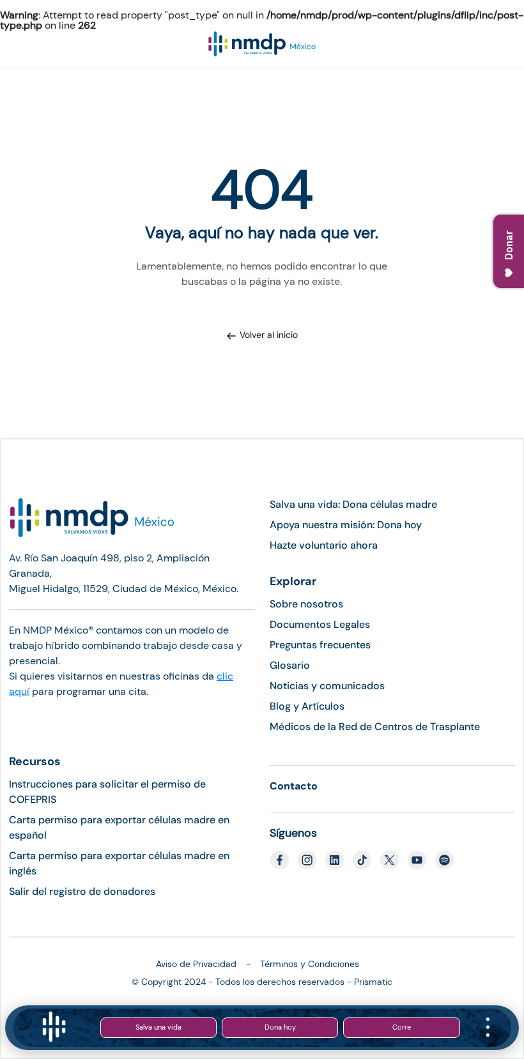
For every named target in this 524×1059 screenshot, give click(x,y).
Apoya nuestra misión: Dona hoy (346, 524)
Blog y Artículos (307, 706)
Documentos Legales (320, 624)
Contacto (294, 786)
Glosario (290, 665)
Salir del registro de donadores (82, 891)
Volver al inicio (269, 334)
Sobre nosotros (306, 604)
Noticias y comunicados (327, 685)
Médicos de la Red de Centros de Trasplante (375, 726)
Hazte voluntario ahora (324, 545)
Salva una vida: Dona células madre (353, 504)
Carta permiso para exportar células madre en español (119, 827)
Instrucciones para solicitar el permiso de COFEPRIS (107, 791)
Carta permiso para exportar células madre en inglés (119, 863)
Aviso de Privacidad (196, 964)
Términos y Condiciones (309, 964)
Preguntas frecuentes (320, 644)
